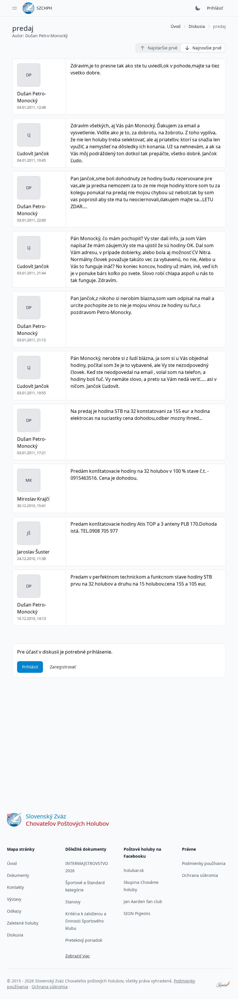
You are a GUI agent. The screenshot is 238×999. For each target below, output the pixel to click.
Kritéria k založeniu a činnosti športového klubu (85, 921)
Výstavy (14, 899)
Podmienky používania (204, 863)
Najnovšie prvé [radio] (206, 48)
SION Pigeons (137, 913)
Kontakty (15, 887)
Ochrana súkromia (200, 875)
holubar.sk (134, 870)
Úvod (176, 26)
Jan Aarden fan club (143, 901)
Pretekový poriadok (83, 940)
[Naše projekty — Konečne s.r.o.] (223, 983)
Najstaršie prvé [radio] (162, 48)
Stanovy (72, 902)
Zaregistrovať (63, 667)
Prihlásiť (215, 8)
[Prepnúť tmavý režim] (197, 8)
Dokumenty (18, 875)
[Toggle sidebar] (14, 8)
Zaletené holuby (22, 923)
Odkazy (14, 911)
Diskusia (197, 26)
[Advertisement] (119, 734)
